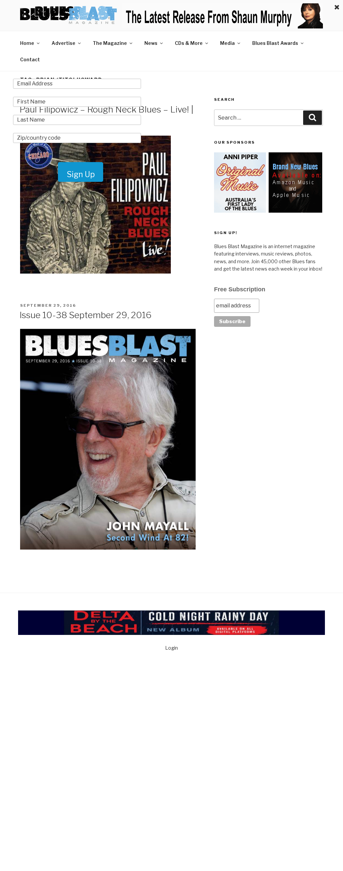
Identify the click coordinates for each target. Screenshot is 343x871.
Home (27, 43)
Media (227, 43)
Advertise (63, 43)
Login (171, 648)
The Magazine (110, 43)
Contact (30, 59)
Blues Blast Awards (275, 43)
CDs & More (189, 43)
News (150, 43)
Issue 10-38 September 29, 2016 (85, 315)
